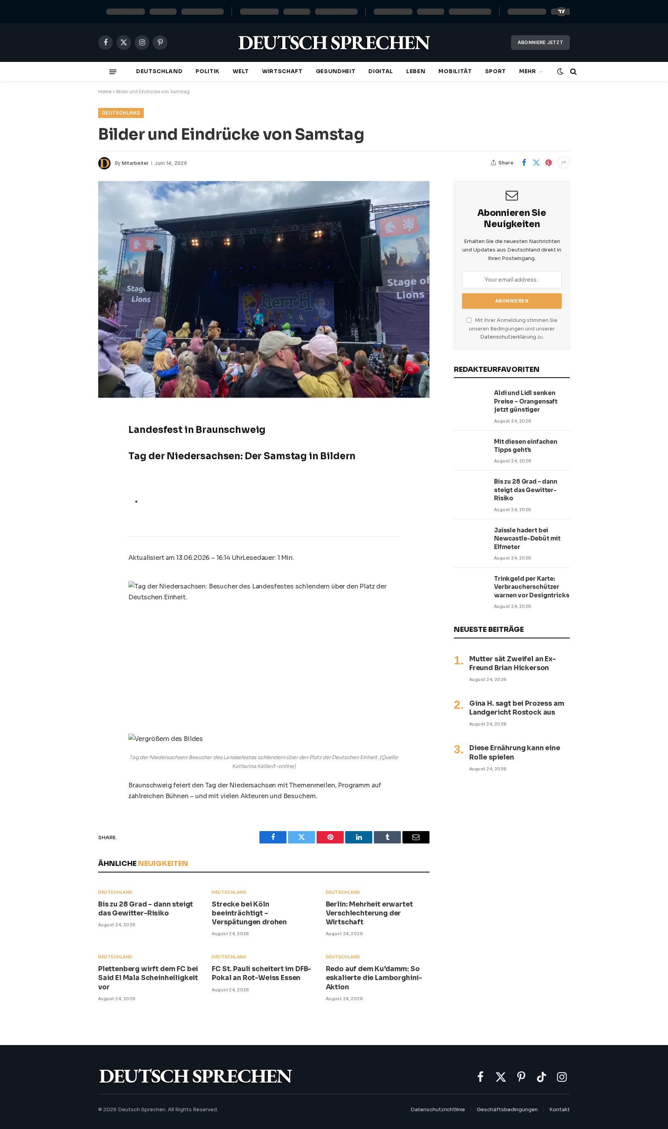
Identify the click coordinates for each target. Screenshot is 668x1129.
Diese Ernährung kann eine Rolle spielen (514, 752)
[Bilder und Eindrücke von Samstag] (263, 289)
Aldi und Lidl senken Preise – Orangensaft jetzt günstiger (525, 401)
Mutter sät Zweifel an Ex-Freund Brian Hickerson (512, 663)
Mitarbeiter (135, 163)
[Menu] (112, 71)
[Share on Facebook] (524, 162)
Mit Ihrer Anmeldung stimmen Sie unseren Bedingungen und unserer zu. (513, 328)
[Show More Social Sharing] (563, 162)
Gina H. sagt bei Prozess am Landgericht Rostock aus (516, 708)
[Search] (573, 71)
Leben (415, 71)
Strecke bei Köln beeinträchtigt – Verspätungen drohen (249, 913)
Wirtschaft (282, 71)
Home (104, 91)
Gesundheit (336, 71)
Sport (495, 71)
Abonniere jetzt (540, 42)
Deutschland (159, 71)
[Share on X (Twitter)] (536, 162)
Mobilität (455, 71)
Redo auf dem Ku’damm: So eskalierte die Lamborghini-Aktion (374, 978)
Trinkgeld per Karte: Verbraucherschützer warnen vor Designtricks (531, 587)
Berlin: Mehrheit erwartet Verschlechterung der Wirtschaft (369, 913)
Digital (380, 71)
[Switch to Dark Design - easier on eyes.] (560, 71)
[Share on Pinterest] (548, 162)
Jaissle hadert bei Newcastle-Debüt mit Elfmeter (527, 539)
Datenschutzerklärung (508, 337)
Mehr (527, 71)
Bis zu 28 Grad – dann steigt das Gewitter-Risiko (145, 908)
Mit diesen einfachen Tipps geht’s (525, 445)
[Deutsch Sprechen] (334, 43)
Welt (241, 71)
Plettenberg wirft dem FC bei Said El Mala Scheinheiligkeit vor (148, 978)
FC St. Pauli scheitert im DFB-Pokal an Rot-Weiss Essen (261, 973)
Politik (208, 71)
